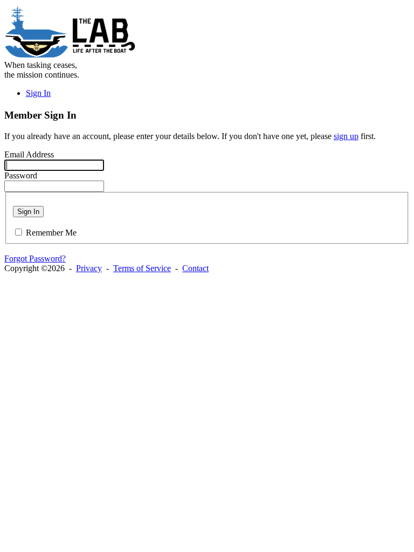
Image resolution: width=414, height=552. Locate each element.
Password (20, 175)
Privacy (89, 268)
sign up (346, 136)
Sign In (38, 93)
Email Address (29, 154)
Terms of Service (142, 268)
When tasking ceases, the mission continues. (41, 69)
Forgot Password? (35, 258)
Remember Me (51, 232)
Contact (195, 268)
